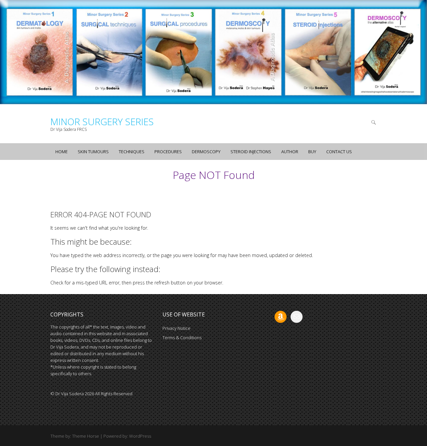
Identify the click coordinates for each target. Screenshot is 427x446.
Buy (312, 152)
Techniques (131, 152)
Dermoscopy (206, 152)
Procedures (168, 152)
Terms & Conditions (181, 337)
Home (61, 152)
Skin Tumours (93, 152)
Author (289, 152)
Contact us (339, 152)
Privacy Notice (176, 328)
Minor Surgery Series (102, 122)
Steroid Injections (251, 152)
